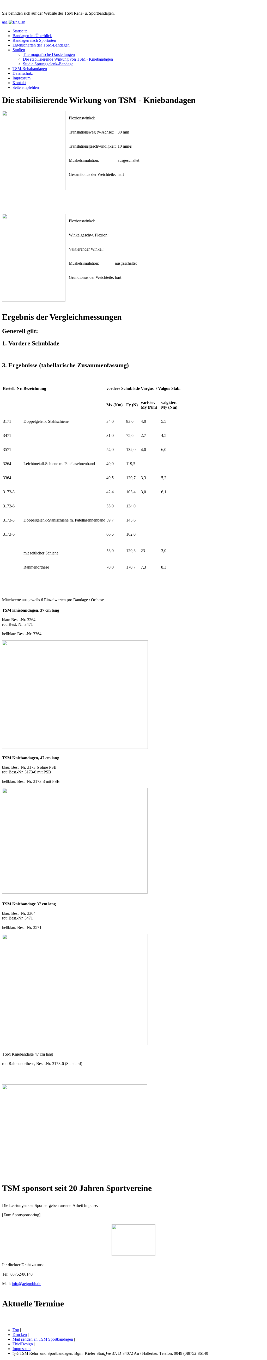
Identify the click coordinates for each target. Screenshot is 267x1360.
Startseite (20, 31)
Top (16, 1330)
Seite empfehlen (26, 87)
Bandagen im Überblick (32, 35)
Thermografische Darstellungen (49, 54)
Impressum (22, 78)
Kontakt (19, 82)
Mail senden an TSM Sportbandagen (43, 1339)
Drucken (20, 1334)
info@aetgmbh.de (26, 1283)
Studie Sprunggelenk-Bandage (48, 64)
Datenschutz (23, 73)
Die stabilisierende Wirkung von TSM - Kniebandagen (68, 59)
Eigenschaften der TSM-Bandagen (41, 45)
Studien (19, 50)
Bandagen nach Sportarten (34, 40)
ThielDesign (23, 1344)
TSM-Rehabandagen (30, 68)
